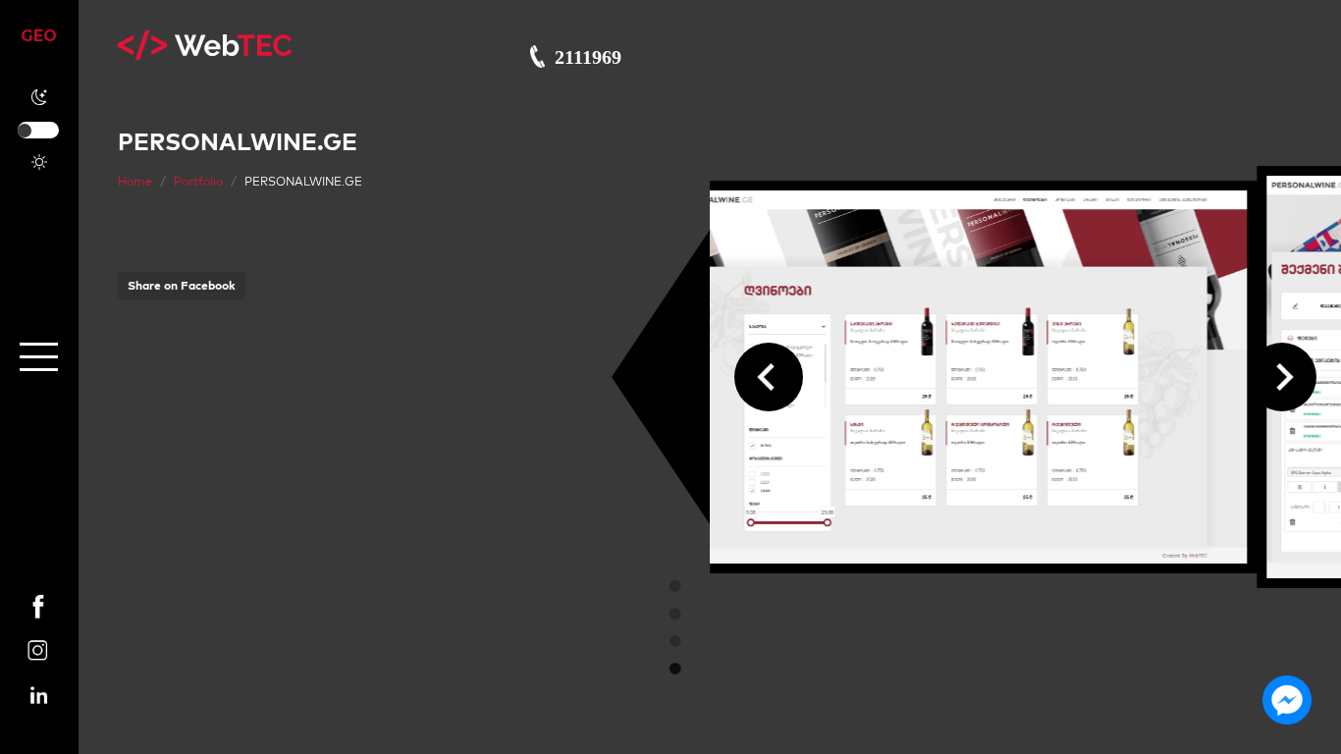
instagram (39, 642)
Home (135, 181)
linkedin (39, 686)
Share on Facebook (182, 285)
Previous (768, 377)
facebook (39, 598)
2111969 (588, 57)
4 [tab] (675, 668)
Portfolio (198, 181)
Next (1282, 377)
